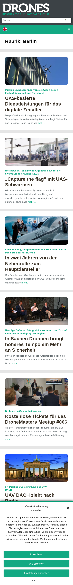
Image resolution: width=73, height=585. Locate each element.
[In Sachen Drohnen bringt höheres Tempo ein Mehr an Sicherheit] (36, 311)
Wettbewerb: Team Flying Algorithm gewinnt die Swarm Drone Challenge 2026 (33, 172)
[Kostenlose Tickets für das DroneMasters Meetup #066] (36, 392)
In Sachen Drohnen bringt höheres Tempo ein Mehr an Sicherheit (34, 344)
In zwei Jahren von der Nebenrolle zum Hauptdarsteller (31, 263)
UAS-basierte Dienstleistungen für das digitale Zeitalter (33, 104)
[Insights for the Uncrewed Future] (24, 7)
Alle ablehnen (36, 563)
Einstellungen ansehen (36, 573)
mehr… (42, 123)
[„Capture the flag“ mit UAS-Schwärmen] (36, 151)
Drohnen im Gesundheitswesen (23, 411)
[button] (68, 508)
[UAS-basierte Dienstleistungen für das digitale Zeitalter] (36, 70)
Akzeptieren (36, 554)
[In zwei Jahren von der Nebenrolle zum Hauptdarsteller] (36, 230)
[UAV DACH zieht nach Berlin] (36, 467)
